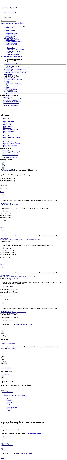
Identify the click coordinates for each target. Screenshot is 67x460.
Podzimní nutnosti (24, 71)
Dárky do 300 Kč (21, 69)
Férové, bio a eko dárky (13, 51)
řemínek (31, 239)
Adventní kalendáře (24, 68)
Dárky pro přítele (8, 29)
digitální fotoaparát (30, 276)
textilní (26, 239)
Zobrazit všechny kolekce (14, 63)
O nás (16, 324)
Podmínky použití (23, 324)
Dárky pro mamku (8, 32)
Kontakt (30, 324)
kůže (34, 239)
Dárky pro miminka (9, 79)
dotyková (14, 276)
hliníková (22, 239)
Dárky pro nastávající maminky (15, 49)
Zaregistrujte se (5, 374)
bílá (18, 276)
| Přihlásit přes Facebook (8, 343)
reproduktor (14, 204)
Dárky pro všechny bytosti (10, 34)
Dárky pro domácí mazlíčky (10, 44)
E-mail (2, 356)
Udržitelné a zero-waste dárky (15, 53)
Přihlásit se (4, 363)
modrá (18, 312)
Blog (8, 404)
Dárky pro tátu (7, 33)
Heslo (2, 359)
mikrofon (14, 312)
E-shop (6, 211)
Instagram (10, 402)
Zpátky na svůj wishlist (7, 437)
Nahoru (3, 329)
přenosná (17, 239)
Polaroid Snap (8, 276)
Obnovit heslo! (11, 348)
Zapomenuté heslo (6, 368)
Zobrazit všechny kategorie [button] (8, 23)
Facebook (10, 400)
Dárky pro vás (11, 30)
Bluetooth (8, 239)
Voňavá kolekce (21, 72)
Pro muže (16, 66)
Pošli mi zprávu (5, 443)
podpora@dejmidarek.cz (35, 433)
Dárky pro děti (7, 30)
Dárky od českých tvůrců (14, 54)
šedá (13, 239)
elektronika (23, 312)
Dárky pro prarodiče (9, 36)
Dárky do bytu (11, 48)
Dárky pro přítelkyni (12, 33)
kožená (38, 239)
